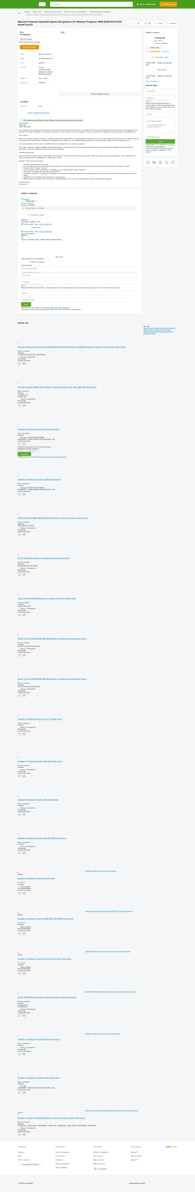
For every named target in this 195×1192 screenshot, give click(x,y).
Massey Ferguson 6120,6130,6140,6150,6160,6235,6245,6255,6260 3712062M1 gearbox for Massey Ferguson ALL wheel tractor (72, 347)
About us (21, 1152)
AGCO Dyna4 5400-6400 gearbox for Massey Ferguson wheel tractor (47, 598)
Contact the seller (29, 47)
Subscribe (24, 454)
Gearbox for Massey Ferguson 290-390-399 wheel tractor (42, 838)
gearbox (42, 63)
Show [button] (37, 224)
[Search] (52, 4)
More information (152, 81)
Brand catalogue (61, 1167)
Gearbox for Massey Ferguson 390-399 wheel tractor (40, 761)
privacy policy (50, 307)
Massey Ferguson (45, 54)
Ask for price (27, 39)
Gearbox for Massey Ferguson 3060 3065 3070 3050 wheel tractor (45, 919)
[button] (132, 23)
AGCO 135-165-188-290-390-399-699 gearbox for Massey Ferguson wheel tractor (52, 639)
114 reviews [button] (41, 208)
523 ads (30, 203)
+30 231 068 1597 (45, 224)
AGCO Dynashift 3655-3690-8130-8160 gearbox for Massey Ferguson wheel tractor (53, 518)
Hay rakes (152, 333)
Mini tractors (171, 328)
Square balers (148, 330)
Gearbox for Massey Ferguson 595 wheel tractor (38, 800)
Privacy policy (60, 1156)
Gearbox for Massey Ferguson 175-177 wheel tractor (40, 719)
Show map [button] (59, 257)
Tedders (157, 330)
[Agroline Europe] (27, 4)
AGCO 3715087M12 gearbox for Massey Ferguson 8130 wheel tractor (47, 997)
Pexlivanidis (25, 199)
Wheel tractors (148, 328)
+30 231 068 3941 (45, 232)
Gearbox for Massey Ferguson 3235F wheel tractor (39, 479)
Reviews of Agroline (63, 1164)
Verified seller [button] (30, 201)
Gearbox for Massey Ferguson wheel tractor (36, 878)
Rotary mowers (165, 330)
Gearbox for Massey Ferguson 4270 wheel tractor (39, 429)
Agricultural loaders (150, 332)
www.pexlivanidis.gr (28, 233)
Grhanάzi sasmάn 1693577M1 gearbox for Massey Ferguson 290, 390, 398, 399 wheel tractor (57, 387)
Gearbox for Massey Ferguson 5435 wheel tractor (39, 1078)
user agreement (64, 307)
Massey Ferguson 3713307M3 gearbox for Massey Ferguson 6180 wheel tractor (51, 1118)
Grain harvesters (160, 328)
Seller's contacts (24, 1160)
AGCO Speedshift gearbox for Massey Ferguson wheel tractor (44, 558)
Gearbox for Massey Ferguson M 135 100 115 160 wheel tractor (44, 959)
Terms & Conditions (62, 1152)
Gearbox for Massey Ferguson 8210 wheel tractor (39, 1039)
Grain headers (163, 332)
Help (19, 1156)
